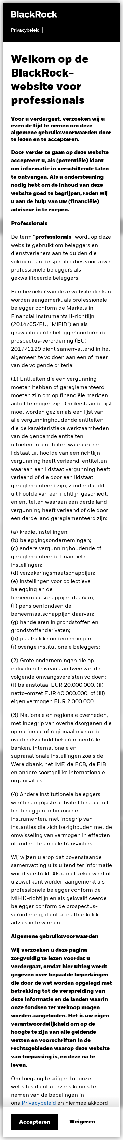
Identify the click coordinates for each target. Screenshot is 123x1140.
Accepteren (34, 1122)
